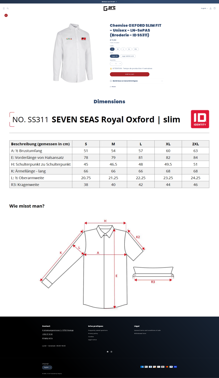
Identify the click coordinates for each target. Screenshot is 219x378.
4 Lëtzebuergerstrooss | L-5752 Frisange (58, 330)
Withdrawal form (140, 333)
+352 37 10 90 (47, 334)
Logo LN (114, 56)
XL (129, 49)
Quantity (112, 60)
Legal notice (92, 340)
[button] (4, 8)
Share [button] (114, 86)
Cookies (91, 337)
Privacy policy (93, 333)
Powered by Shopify (56, 373)
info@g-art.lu (47, 338)
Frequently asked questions (98, 330)
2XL (135, 49)
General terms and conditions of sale (147, 330)
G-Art (48, 373)
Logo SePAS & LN (128, 56)
